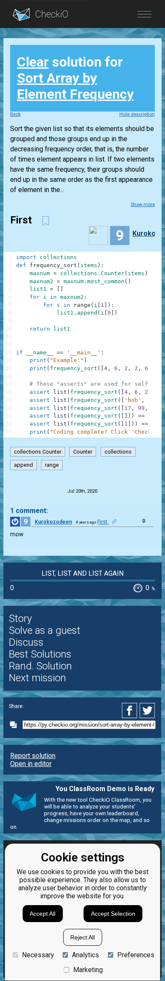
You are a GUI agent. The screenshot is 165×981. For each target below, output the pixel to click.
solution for (75, 78)
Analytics (85, 955)
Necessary (38, 955)
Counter (82, 452)
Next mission (37, 678)
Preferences (135, 955)
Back (15, 114)
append (23, 465)
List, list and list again (82, 573)
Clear (33, 62)
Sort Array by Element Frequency (75, 86)
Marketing (88, 970)
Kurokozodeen (53, 522)
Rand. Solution (40, 666)
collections (118, 452)
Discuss (26, 642)
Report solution (32, 756)
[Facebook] (131, 710)
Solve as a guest (44, 630)
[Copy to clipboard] (15, 724)
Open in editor (31, 764)
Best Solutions (40, 654)
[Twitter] (148, 710)
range (52, 465)
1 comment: (29, 511)
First (103, 522)
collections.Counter (37, 452)
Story (20, 618)
